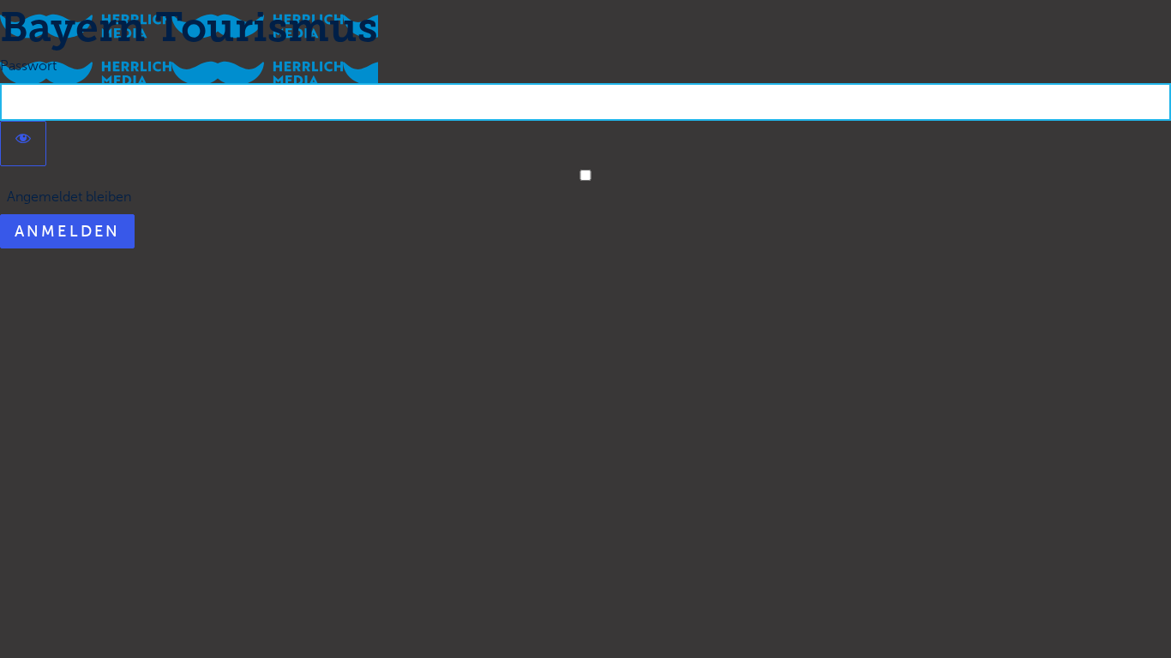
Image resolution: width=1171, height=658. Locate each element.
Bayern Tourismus (189, 27)
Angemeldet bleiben (65, 196)
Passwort (28, 65)
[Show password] (23, 143)
